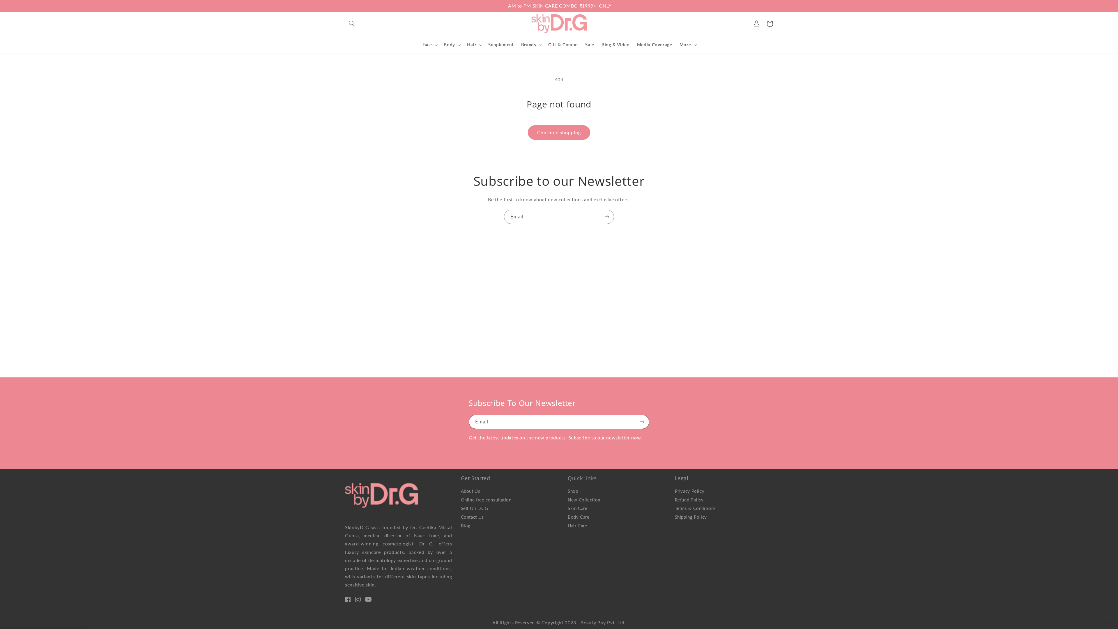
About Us (470, 491)
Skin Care (578, 508)
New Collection (584, 499)
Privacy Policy (690, 491)
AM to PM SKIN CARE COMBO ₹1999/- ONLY (559, 5)
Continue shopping (559, 132)
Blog (466, 525)
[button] (351, 23)
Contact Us (472, 517)
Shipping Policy (691, 517)
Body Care (579, 517)
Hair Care (577, 525)
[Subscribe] (607, 217)
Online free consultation (486, 499)
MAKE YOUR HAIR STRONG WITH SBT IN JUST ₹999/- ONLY (422, 5)
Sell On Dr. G (474, 508)
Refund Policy (689, 499)
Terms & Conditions (695, 508)
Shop (573, 491)
